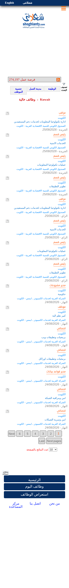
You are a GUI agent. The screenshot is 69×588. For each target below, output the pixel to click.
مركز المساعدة (15, 505)
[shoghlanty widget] (6, 473)
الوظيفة (50, 88)
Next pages (54, 441)
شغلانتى (27, 2)
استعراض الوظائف (34, 494)
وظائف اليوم (34, 486)
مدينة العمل (35, 88)
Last (41, 441)
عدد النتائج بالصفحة (37, 449)
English (9, 2)
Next (12, 433)
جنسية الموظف (17, 90)
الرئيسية (34, 480)
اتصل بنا (35, 503)
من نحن (54, 503)
